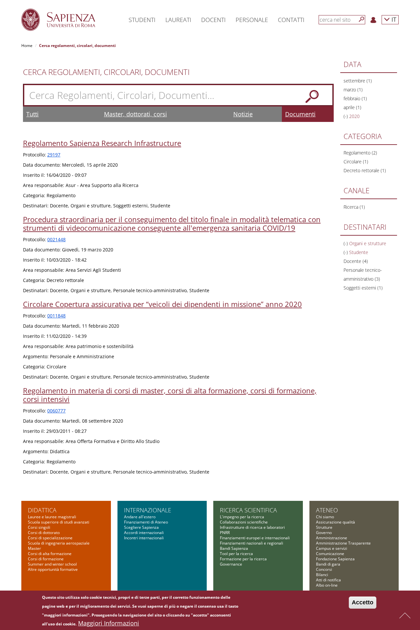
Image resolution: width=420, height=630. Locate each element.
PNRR (225, 532)
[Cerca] (361, 19)
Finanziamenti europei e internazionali (255, 538)
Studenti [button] (142, 20)
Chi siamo (325, 517)
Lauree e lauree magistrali (52, 517)
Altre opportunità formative (53, 569)
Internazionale (147, 510)
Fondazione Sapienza (335, 559)
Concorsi (324, 569)
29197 (53, 155)
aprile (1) (352, 107)
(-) (346, 116)
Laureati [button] (178, 20)
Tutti (32, 114)
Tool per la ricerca (236, 553)
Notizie (243, 114)
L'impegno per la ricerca (242, 517)
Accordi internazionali (144, 532)
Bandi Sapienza (234, 548)
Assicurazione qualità (335, 522)
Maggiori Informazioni (108, 623)
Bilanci (322, 574)
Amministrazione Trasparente (343, 543)
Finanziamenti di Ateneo (146, 522)
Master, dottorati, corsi (135, 114)
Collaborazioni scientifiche (244, 522)
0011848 (56, 316)
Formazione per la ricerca (243, 559)
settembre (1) (358, 81)
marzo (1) (353, 89)
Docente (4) (356, 261)
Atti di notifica (328, 580)
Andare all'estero (140, 517)
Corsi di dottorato (44, 532)
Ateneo (327, 510)
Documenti (300, 114)
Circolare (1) (356, 161)
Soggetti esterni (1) (363, 288)
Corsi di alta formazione (50, 553)
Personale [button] (252, 20)
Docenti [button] (213, 20)
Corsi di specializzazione (50, 538)
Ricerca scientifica (248, 510)
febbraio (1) (355, 98)
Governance (231, 564)
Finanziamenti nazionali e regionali (251, 543)
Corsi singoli (39, 527)
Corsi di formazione (46, 559)
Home (26, 45)
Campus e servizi (331, 548)
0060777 (56, 411)
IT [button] (393, 19)
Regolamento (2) (360, 153)
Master (34, 548)
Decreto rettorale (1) (365, 170)
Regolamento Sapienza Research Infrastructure (102, 143)
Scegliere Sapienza (141, 527)
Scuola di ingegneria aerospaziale (59, 543)
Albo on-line (327, 585)
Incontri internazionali (144, 538)
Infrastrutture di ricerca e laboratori (252, 527)
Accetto (362, 602)
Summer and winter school (52, 564)
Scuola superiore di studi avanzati (58, 522)
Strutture (324, 527)
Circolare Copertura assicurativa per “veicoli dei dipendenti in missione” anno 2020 (162, 304)
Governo (324, 532)
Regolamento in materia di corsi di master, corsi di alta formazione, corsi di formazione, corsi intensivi (170, 394)
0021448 (56, 239)
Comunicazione (330, 553)
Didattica (42, 510)
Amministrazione (331, 538)
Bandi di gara (328, 564)
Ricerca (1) (354, 207)
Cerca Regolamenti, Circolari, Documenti (106, 72)
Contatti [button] (291, 20)
